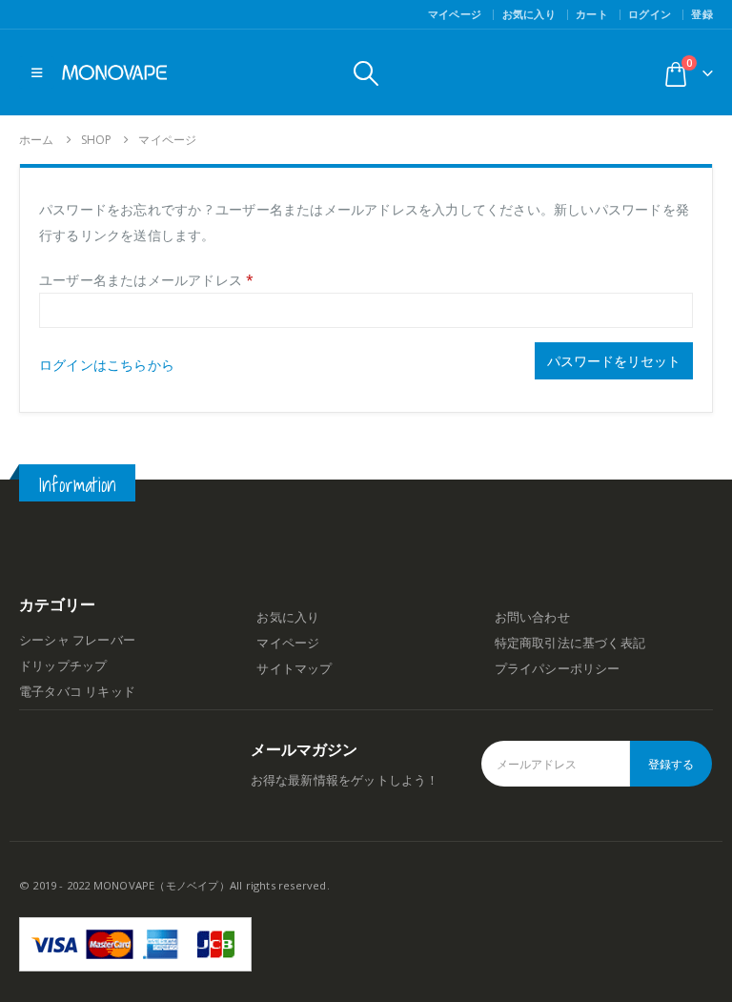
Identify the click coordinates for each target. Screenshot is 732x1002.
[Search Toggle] (365, 73)
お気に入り (529, 14)
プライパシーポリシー (557, 669)
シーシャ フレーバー (77, 640)
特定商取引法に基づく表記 (570, 643)
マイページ (454, 14)
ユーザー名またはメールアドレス (146, 280)
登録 (702, 14)
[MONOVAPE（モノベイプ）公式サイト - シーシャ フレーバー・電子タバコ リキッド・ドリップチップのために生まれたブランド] (114, 72)
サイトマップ (294, 669)
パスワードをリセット (614, 361)
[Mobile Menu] (36, 72)
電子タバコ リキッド (77, 692)
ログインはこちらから (106, 365)
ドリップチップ (63, 666)
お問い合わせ (532, 617)
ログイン (649, 14)
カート (592, 14)
